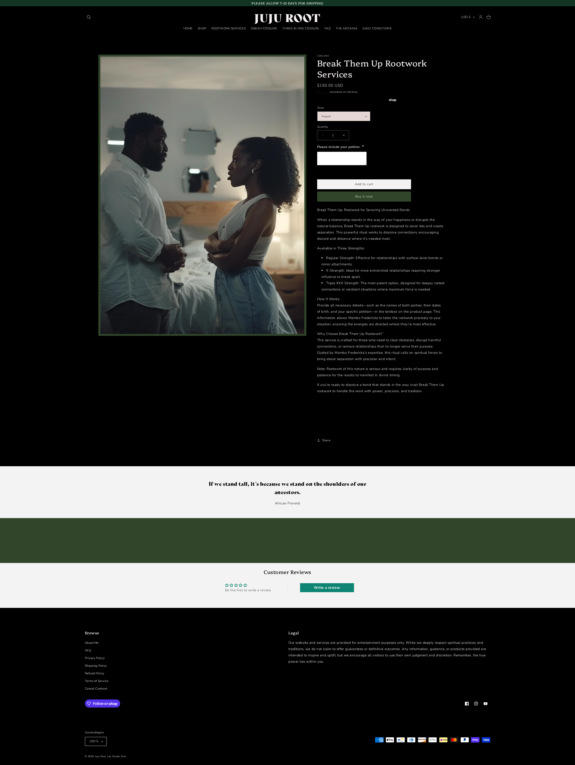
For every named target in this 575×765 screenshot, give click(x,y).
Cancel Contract (96, 689)
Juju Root (100, 756)
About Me (92, 643)
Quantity (322, 126)
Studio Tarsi (119, 756)
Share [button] (326, 440)
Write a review (327, 587)
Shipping (323, 92)
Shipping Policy (96, 666)
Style (320, 108)
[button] (89, 17)
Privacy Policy (95, 658)
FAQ (88, 650)
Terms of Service (96, 681)
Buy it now (364, 196)
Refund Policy (94, 673)
